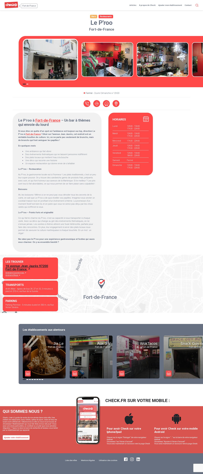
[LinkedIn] (138, 460)
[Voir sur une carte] (116, 103)
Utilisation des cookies (108, 460)
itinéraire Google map (15, 273)
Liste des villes (71, 460)
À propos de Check (147, 5)
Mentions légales (88, 460)
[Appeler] (87, 103)
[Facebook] (125, 460)
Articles (132, 5)
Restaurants (106, 16)
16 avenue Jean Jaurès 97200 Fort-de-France (27, 267)
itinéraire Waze (12, 275)
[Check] (11, 8)
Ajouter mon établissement (170, 5)
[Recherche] (196, 5)
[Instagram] (132, 460)
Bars (93, 16)
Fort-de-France (101, 29)
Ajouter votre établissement (16, 437)
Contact (188, 5)
